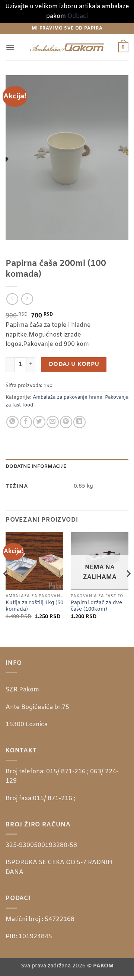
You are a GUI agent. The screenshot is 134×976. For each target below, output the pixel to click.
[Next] (128, 588)
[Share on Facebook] (26, 422)
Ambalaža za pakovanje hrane (67, 397)
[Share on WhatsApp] (12, 422)
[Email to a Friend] (53, 422)
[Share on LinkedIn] (79, 422)
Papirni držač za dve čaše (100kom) (96, 606)
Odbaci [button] (77, 16)
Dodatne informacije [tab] (36, 466)
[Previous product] (27, 299)
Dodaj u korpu (74, 364)
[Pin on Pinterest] (66, 422)
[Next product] (12, 299)
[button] (10, 47)
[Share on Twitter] (39, 422)
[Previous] (5, 588)
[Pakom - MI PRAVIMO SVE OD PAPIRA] (67, 47)
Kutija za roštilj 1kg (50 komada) (34, 606)
